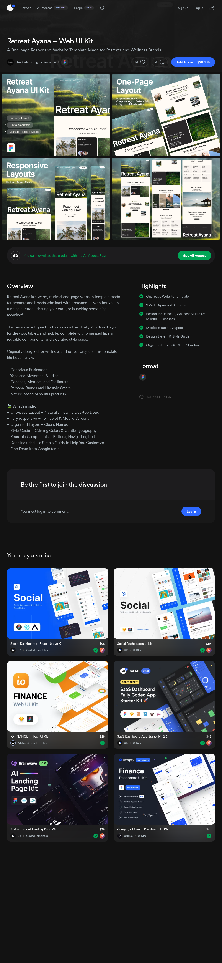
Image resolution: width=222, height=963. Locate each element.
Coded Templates (37, 650)
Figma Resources (45, 62)
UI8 (19, 650)
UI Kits (137, 650)
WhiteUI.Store (26, 742)
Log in (198, 8)
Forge (83, 8)
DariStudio (22, 62)
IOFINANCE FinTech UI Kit (29, 736)
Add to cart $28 (193, 62)
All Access (51, 8)
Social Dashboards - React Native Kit (36, 643)
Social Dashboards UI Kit (134, 643)
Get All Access (194, 255)
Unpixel (128, 835)
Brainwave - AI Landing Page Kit (33, 829)
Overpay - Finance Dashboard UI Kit (142, 829)
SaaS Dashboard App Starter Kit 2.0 (142, 736)
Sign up (183, 8)
